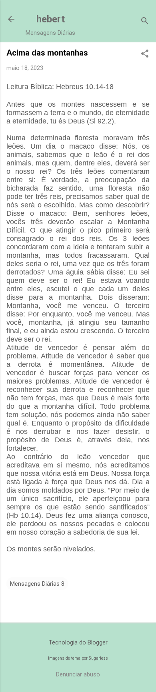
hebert (50, 19)
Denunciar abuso (78, 674)
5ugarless (98, 658)
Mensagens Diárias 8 (37, 583)
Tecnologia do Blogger (78, 642)
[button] (145, 54)
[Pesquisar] (145, 22)
